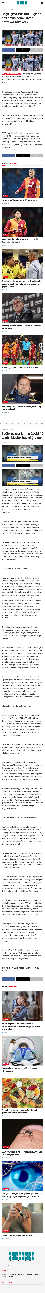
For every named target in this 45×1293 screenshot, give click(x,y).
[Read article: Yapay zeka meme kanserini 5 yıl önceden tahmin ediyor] (22, 1051)
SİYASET (4, 1274)
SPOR (11, 10)
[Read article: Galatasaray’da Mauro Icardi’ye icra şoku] (22, 183)
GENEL (5, 1105)
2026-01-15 (6, 1032)
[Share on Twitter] (22, 50)
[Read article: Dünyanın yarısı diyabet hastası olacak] (22, 1218)
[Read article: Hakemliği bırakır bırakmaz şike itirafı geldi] (22, 350)
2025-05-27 (6, 1238)
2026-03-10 (6, 331)
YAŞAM (4, 1277)
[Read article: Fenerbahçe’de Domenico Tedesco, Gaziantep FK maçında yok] (22, 389)
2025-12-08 (6, 1074)
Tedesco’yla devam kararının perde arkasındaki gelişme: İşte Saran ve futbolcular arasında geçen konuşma (22, 284)
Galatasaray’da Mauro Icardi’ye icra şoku (19, 200)
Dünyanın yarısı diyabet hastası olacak (18, 1235)
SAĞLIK (12, 429)
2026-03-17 (6, 245)
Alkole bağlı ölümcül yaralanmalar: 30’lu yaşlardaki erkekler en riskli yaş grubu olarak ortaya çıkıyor (21, 1026)
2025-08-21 (6, 1157)
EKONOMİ (21, 1274)
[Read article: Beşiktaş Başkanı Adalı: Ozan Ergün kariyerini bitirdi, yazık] (22, 308)
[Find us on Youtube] (8, 1287)
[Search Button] (42, 3)
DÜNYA (29, 1274)
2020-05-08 (5, 27)
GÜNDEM (13, 1274)
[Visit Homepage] (22, 3)
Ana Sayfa (5, 10)
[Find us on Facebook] (2, 1287)
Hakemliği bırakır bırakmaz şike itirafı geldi (20, 367)
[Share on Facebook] (8, 50)
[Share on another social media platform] (36, 50)
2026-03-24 (6, 203)
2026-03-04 (6, 370)
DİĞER (11, 1277)
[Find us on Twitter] (5, 1287)
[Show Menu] (3, 3)
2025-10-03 (6, 1115)
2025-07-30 (6, 1199)
